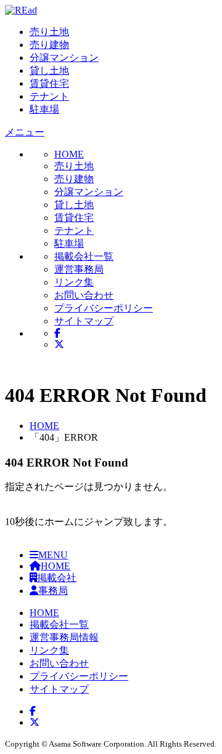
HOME (44, 425)
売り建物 (49, 44)
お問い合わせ (83, 295)
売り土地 (49, 31)
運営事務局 (79, 269)
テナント (49, 96)
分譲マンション (64, 57)
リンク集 (74, 282)
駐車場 (44, 109)
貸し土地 (49, 70)
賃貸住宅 (49, 83)
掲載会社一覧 (83, 256)
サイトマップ (83, 321)
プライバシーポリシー (103, 308)
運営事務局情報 (64, 637)
